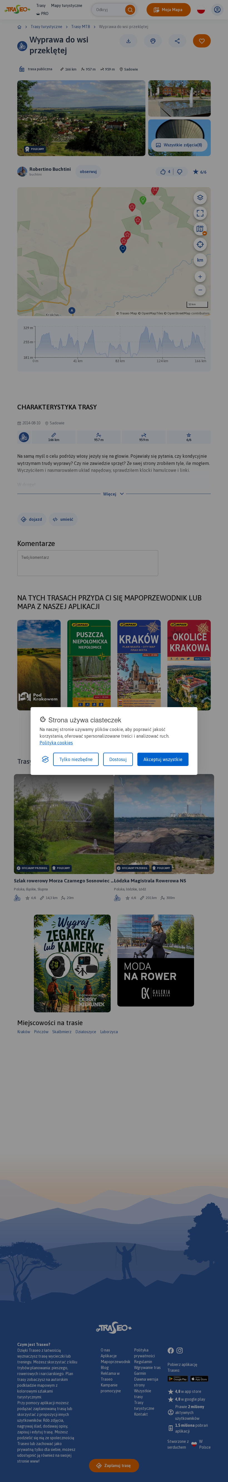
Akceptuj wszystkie (162, 759)
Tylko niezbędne (76, 759)
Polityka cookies (56, 742)
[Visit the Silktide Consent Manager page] (45, 759)
